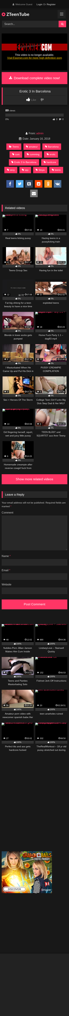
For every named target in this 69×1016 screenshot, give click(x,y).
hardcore (51, 162)
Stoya (42, 170)
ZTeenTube (17, 14)
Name (6, 556)
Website (6, 584)
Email (6, 570)
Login (39, 4)
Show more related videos (34, 479)
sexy (12, 170)
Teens (15, 146)
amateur (33, 146)
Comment (7, 512)
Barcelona (53, 146)
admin (40, 133)
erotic (52, 154)
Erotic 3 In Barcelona (25, 162)
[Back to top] (58, 1006)
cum (17, 154)
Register (51, 4)
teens (58, 170)
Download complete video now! (36, 78)
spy (26, 170)
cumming (34, 154)
